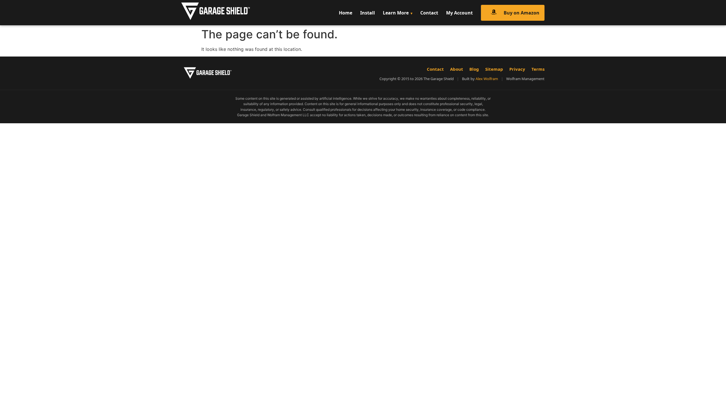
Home (345, 13)
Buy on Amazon (521, 13)
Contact (429, 13)
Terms (537, 69)
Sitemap (494, 69)
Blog (474, 69)
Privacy (517, 69)
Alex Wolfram (487, 78)
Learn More (396, 13)
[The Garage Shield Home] (228, 12)
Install (367, 13)
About (456, 69)
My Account (459, 13)
